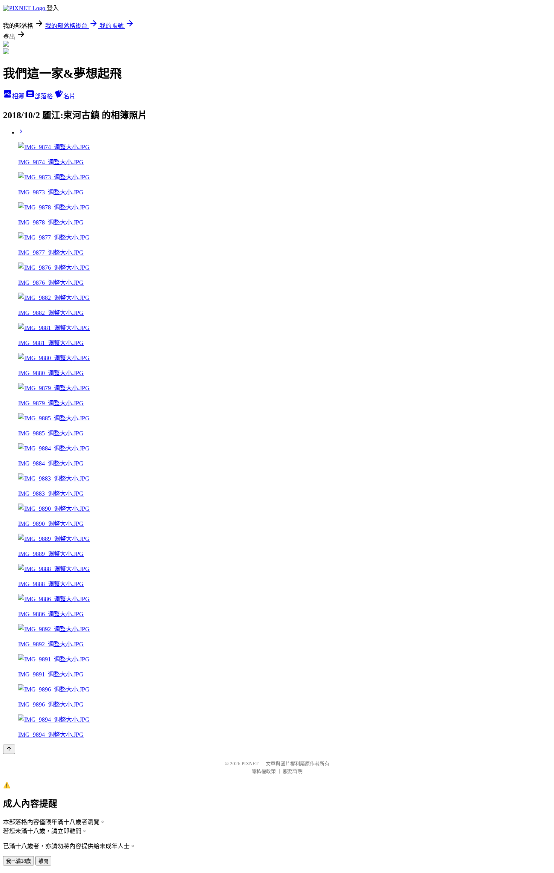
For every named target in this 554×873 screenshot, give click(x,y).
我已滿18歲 (18, 861)
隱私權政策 (263, 771)
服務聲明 (293, 771)
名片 (69, 96)
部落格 (44, 96)
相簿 (19, 96)
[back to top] (9, 749)
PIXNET (250, 763)
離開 (43, 861)
